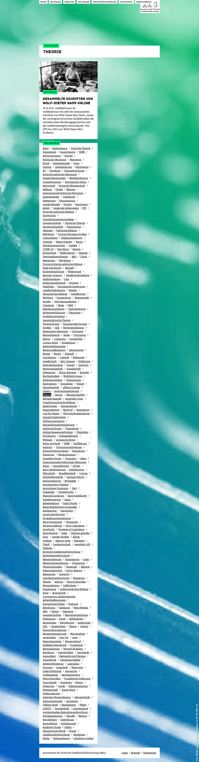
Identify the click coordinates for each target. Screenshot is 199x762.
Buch (46, 593)
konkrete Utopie (52, 727)
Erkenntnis (49, 372)
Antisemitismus (71, 675)
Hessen (76, 249)
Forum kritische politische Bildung (62, 264)
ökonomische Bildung (55, 294)
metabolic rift (82, 544)
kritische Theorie (80, 148)
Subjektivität (78, 294)
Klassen (70, 189)
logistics (47, 447)
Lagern (47, 391)
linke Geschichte (52, 268)
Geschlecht (83, 652)
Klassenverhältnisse (76, 615)
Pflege (83, 705)
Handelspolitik (67, 473)
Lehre (83, 458)
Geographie (49, 637)
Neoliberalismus (78, 178)
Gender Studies (60, 536)
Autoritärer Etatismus (55, 488)
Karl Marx (63, 249)
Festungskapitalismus (55, 256)
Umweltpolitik (51, 387)
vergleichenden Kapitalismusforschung (65, 712)
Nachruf (68, 409)
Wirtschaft (49, 473)
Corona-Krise (50, 342)
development (68, 705)
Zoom (46, 466)
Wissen (47, 581)
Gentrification (61, 466)
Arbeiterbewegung (53, 663)
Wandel (70, 716)
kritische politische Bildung (58, 211)
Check (46, 544)
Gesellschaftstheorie (77, 275)
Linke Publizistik (52, 671)
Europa (69, 155)
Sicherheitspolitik (53, 477)
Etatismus (48, 454)
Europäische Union (75, 182)
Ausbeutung (50, 510)
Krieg (61, 305)
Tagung (47, 167)
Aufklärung (80, 443)
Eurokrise (55, 170)
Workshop (65, 260)
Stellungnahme (51, 279)
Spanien (83, 253)
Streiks (47, 301)
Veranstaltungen (52, 566)
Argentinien (49, 622)
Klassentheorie (51, 335)
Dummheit (66, 383)
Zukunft (69, 353)
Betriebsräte (67, 622)
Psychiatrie (49, 436)
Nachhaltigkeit (51, 376)
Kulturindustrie (52, 481)
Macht (57, 353)
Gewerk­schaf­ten (52, 615)
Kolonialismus (61, 738)
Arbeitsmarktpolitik (54, 283)
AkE (57, 327)
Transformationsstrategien (58, 219)
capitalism (73, 663)
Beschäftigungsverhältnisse (59, 424)
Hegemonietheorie (71, 238)
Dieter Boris (68, 690)
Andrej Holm (50, 406)
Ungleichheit (58, 626)
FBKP (67, 443)
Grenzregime (50, 238)
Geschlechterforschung (56, 578)
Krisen (46, 353)
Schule (84, 626)
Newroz (83, 716)
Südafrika (48, 286)
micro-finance (74, 570)
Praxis (72, 731)
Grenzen (47, 241)
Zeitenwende (82, 297)
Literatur (83, 365)
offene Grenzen (71, 387)
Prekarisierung (51, 693)
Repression (49, 260)
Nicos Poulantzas (52, 522)
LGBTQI (47, 708)
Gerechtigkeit (65, 652)
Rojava (79, 682)
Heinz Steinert (64, 241)
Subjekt (73, 245)
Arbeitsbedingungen (54, 346)
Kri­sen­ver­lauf (73, 641)
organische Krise (65, 439)
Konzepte (79, 540)
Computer (48, 305)
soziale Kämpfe (51, 204)
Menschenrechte (52, 641)
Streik (61, 686)
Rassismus (81, 204)
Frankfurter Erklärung (77, 678)
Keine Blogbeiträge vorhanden (60, 507)
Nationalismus (51, 648)
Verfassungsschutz (54, 421)
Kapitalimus (50, 383)
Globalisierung (63, 167)
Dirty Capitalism (75, 525)
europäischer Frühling (55, 484)
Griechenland (80, 708)
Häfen (68, 727)
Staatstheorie (67, 152)
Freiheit (47, 540)
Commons (60, 339)
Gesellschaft (50, 361)
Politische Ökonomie (54, 159)
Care (66, 279)
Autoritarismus (52, 155)
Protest (68, 204)
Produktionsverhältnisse (57, 518)
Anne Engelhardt (77, 495)
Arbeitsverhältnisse (54, 312)
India (64, 533)
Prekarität (48, 686)
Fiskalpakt (49, 492)
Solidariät (64, 607)
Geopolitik (62, 667)
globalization (76, 469)
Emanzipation (67, 200)
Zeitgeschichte (69, 406)
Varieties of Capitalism (71, 529)
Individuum (67, 719)
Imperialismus (51, 409)
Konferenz (79, 734)
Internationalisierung (66, 391)
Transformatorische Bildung (59, 402)
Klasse (73, 626)
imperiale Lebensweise (66, 208)
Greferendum (50, 675)
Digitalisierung (77, 309)
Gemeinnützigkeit (70, 660)
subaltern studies (83, 738)
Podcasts (73, 604)
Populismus (49, 589)
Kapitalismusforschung (56, 555)
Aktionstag (49, 574)
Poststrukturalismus (55, 630)
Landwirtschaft (62, 544)
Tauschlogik (50, 682)
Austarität (71, 671)
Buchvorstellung (52, 525)
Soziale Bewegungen (54, 178)
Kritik (46, 163)
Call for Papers (51, 413)
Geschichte (66, 510)
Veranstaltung (51, 324)
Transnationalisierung (69, 447)
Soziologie (66, 682)
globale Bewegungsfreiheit (58, 432)
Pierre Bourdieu (52, 678)
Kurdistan (48, 652)
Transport (71, 458)
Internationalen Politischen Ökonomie (64, 462)
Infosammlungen (53, 701)
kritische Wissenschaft (72, 185)
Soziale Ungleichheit (54, 417)
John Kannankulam (65, 301)
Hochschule (49, 253)
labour (55, 611)
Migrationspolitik (53, 368)
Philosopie (78, 357)
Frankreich (76, 645)
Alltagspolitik (82, 697)
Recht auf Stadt (51, 443)
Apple (66, 335)
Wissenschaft (50, 690)
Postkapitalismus (53, 716)
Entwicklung (50, 723)
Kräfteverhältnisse (53, 271)
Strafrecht (49, 529)
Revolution (49, 607)
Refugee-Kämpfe (52, 398)
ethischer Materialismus (57, 697)
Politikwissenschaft (54, 245)
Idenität (85, 566)
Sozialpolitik (62, 708)
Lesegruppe (84, 622)
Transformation (52, 182)
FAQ (74, 488)
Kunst (79, 241)
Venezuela (71, 566)
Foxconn (47, 667)
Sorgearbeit (76, 339)
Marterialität (77, 633)
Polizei (80, 383)
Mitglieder (70, 481)
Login (125, 752)
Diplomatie (49, 618)
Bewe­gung (79, 578)
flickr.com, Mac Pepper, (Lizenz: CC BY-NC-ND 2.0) (196, 730)
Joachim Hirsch (75, 477)
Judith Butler (70, 503)
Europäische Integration (71, 286)
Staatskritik (49, 660)
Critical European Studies (72, 234)
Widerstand (74, 271)
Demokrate (78, 451)
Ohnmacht (72, 522)
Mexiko (73, 290)
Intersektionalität (53, 365)
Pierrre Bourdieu (76, 581)
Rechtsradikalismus (54, 350)
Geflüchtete (69, 585)
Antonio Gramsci (52, 275)
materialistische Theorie (57, 320)
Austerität (72, 701)
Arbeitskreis (76, 618)
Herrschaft (49, 185)
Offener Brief (50, 705)
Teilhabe (47, 548)
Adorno (59, 581)
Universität (49, 215)
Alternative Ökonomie (55, 331)
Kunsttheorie (50, 533)
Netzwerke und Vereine (72, 656)
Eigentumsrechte (52, 570)
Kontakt (84, 372)
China (83, 256)
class (75, 637)
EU (44, 170)
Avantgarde (59, 593)
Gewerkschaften (52, 223)
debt (45, 611)
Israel (62, 618)
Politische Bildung (66, 230)
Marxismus (82, 167)
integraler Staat (74, 398)
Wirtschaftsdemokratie (76, 413)
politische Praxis (52, 428)
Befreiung (48, 234)
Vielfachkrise (67, 253)
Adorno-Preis (63, 540)
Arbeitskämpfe (61, 163)
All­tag (76, 536)
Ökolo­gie (48, 230)
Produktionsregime (54, 316)
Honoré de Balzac (73, 648)
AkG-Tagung (67, 361)
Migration (75, 159)
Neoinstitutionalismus (56, 563)
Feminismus (74, 226)
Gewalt (71, 365)
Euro (45, 536)
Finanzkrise (72, 428)
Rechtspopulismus (73, 327)
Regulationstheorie (54, 309)
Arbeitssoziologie (52, 380)
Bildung (47, 189)
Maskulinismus (67, 454)
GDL (45, 626)
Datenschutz (64, 297)
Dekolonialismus (78, 686)
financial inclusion (53, 495)
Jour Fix (63, 637)
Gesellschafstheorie (54, 290)
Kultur (46, 339)
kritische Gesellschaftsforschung (61, 551)
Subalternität (68, 723)
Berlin (46, 738)
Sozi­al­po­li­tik (73, 368)
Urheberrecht (66, 492)
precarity (64, 574)
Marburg (48, 297)
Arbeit (46, 208)
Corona (83, 473)
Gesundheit (49, 656)
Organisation (73, 380)
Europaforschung (74, 170)
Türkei (59, 189)
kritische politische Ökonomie (60, 174)
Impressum (82, 409)
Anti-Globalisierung (54, 469)
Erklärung (84, 361)
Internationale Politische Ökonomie (63, 193)
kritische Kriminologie (55, 451)
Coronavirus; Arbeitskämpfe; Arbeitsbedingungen (59, 598)
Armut (59, 394)
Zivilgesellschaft (68, 436)
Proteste (74, 283)
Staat (76, 163)
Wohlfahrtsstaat (72, 376)
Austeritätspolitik (53, 226)
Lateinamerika (51, 196)
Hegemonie (49, 200)
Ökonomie (74, 312)
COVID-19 (48, 249)
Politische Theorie (75, 223)
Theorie (47, 394)
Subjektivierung (52, 499)
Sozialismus (68, 342)
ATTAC (76, 466)
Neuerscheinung (52, 559)
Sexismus (68, 611)
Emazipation (72, 559)
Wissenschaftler (75, 394)
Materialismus (51, 585)
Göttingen (77, 331)
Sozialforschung (52, 458)
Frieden (47, 327)
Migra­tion (77, 667)
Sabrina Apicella (80, 533)
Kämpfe (69, 268)
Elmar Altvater (67, 372)
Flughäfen (82, 432)
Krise (46, 148)
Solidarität (69, 196)
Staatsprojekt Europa (75, 324)
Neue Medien (81, 607)
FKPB (82, 152)
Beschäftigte (50, 719)
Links (86, 559)
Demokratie (49, 152)
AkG (74, 256)
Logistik (64, 357)
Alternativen (76, 350)
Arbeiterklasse (51, 503)
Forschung (79, 335)
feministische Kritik (54, 731)
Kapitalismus (59, 148)
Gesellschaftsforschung (56, 734)
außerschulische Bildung (74, 589)
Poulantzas (78, 563)
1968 (70, 305)
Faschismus (49, 357)
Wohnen (47, 439)
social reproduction (54, 514)
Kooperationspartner (55, 633)
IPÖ (84, 208)
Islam (68, 499)
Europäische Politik (54, 604)
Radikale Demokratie (54, 645)
